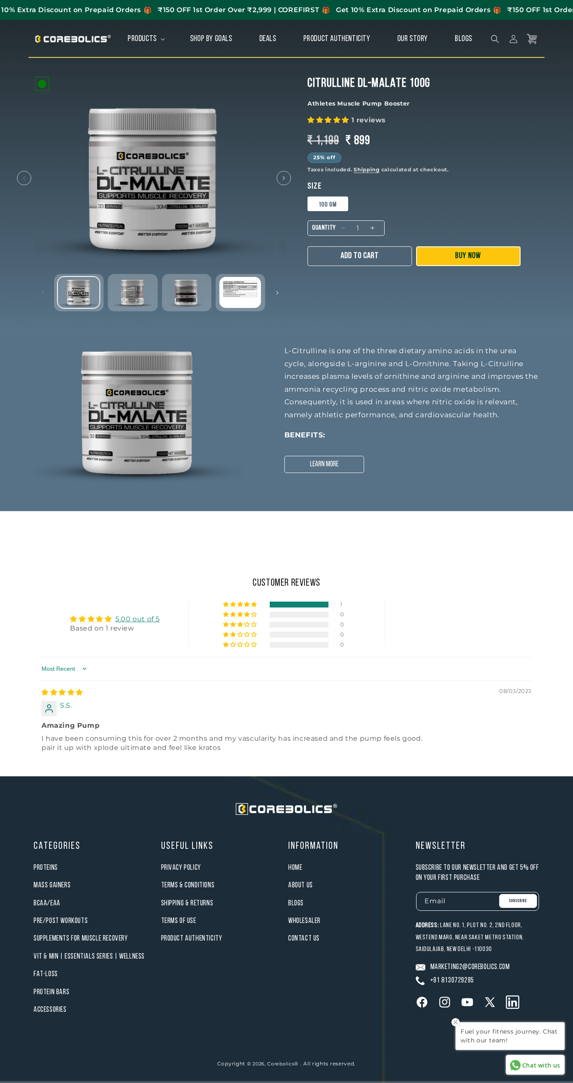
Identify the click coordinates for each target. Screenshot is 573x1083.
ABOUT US (300, 885)
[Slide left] (24, 178)
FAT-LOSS (46, 974)
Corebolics (280, 1064)
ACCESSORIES (50, 1010)
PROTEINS (46, 868)
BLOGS (296, 903)
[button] (145, 38)
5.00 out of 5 (137, 619)
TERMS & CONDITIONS (188, 885)
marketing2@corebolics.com (470, 967)
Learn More (324, 464)
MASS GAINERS (52, 885)
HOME (295, 868)
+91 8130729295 (452, 981)
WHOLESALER (304, 921)
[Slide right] (283, 178)
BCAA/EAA (47, 903)
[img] (62, 692)
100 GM (328, 205)
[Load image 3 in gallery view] (186, 292)
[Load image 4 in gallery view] (240, 292)
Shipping (367, 169)
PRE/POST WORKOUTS (61, 921)
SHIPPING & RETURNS (187, 903)
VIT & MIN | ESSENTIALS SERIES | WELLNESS (89, 957)
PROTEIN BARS (51, 992)
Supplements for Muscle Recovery (81, 939)
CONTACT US (304, 939)
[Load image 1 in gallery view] (78, 292)
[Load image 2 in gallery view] (133, 292)
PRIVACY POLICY (181, 868)
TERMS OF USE (178, 921)
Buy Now (468, 256)
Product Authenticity (191, 939)
